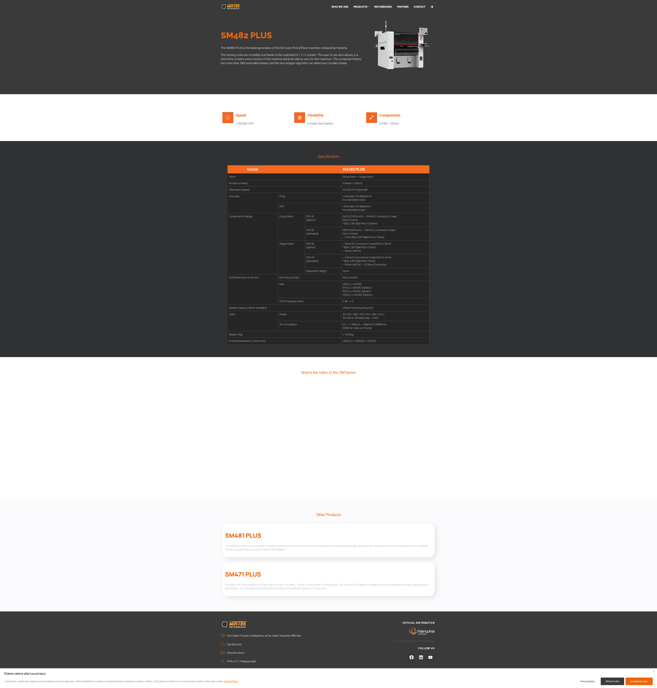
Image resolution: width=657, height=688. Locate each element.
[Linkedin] (421, 657)
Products (360, 6)
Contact (420, 6)
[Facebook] (411, 657)
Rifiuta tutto (612, 681)
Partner (403, 6)
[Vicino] (654, 671)
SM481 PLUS (243, 535)
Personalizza (587, 681)
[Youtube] (430, 657)
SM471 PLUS (243, 574)
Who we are (339, 6)
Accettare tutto (639, 681)
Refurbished (383, 6)
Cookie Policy (231, 681)
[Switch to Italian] (432, 7)
